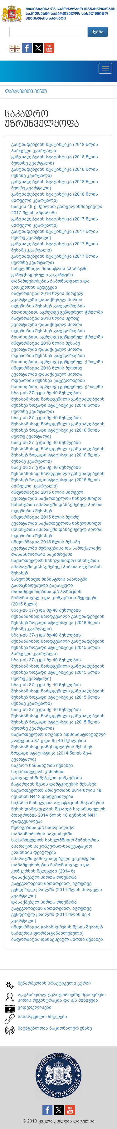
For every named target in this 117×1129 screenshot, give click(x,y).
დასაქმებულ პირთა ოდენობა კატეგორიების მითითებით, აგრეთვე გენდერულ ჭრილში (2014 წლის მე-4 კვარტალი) (51, 911)
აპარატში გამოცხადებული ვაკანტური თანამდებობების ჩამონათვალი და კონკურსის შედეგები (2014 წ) (53, 865)
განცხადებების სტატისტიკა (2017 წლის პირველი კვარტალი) (54, 222)
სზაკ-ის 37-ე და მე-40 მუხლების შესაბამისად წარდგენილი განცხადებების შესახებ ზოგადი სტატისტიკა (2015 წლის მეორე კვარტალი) (58, 669)
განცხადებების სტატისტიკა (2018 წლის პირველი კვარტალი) (54, 197)
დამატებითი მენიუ (26, 91)
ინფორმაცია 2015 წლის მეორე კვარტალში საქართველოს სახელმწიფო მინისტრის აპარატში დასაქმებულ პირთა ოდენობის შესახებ (57, 526)
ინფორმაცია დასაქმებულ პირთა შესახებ (57, 939)
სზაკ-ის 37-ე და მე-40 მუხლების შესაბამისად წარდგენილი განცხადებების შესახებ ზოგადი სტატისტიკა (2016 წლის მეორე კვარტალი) (58, 427)
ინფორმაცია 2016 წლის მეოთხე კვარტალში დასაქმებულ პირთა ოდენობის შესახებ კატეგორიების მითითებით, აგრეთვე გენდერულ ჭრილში (57, 377)
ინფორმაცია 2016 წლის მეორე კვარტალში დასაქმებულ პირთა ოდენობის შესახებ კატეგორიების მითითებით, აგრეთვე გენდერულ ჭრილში (57, 327)
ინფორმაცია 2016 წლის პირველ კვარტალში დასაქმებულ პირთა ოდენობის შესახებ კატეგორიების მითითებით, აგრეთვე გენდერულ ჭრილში (57, 303)
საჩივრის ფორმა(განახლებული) (47, 933)
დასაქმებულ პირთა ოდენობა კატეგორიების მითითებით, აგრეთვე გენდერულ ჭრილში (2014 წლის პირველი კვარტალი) (56, 886)
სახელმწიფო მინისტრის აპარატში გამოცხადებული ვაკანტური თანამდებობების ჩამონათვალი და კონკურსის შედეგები (50, 278)
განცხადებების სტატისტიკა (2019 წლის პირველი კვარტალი (54, 148)
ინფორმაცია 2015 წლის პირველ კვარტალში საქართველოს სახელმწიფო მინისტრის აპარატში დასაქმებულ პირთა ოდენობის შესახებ (57, 501)
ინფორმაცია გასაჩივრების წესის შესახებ (57, 927)
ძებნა (97, 32)
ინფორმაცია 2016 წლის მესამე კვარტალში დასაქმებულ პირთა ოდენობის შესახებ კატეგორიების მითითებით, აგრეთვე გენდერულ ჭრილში (57, 352)
